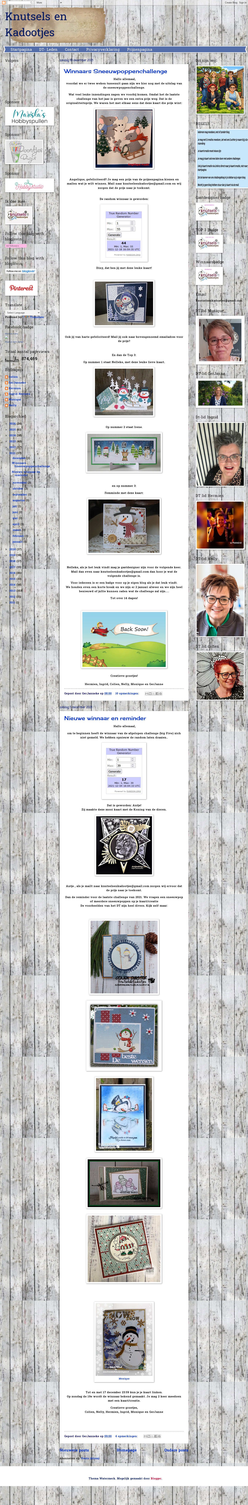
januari (18, 542)
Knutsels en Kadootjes (36, 25)
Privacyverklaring (103, 50)
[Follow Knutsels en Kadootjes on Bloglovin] (16, 248)
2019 (12, 555)
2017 (12, 567)
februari (19, 536)
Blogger (156, 1479)
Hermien (15, 388)
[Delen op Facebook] (157, 693)
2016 (12, 573)
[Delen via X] (153, 693)
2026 (13, 424)
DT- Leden (48, 50)
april (16, 524)
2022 (13, 447)
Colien (13, 377)
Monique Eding (11, 334)
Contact (72, 50)
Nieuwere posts (74, 1450)
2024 (13, 436)
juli (15, 507)
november (20, 483)
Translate (37, 317)
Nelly (13, 406)
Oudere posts (176, 1450)
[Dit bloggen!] (150, 693)
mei (16, 518)
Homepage (127, 1450)
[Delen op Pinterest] (160, 693)
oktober (18, 489)
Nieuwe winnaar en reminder (105, 718)
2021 (12, 453)
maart (17, 530)
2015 (12, 579)
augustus (19, 501)
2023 (13, 442)
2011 (12, 603)
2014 (12, 585)
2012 (12, 597)
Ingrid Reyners (19, 394)
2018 (12, 561)
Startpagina (21, 50)
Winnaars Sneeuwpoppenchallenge (115, 71)
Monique (124, 1379)
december (20, 458)
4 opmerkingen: (127, 1436)
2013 (12, 591)
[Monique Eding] (6, 338)
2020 (13, 550)
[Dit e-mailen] (147, 693)
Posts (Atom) (90, 1459)
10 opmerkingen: (127, 694)
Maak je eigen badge (14, 342)
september (20, 495)
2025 (13, 430)
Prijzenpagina (139, 50)
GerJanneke (17, 383)
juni (16, 512)
